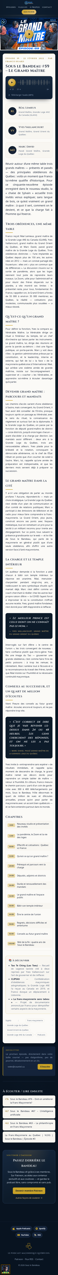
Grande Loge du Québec (17, 1025)
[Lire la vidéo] (29, 34)
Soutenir (29, 12)
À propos (35, 7)
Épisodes (11, 7)
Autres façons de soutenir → (29, 1197)
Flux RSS (29, 1259)
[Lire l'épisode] (12, 82)
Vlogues (23, 7)
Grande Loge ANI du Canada (19, 1034)
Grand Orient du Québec (18, 1030)
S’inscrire (45, 1067)
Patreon (19, 1259)
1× (48, 89)
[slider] (34, 82)
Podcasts (41, 1034)
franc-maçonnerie (35, 1020)
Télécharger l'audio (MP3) (22, 95)
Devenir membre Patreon (29, 1190)
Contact (47, 7)
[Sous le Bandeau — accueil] (29, 3)
